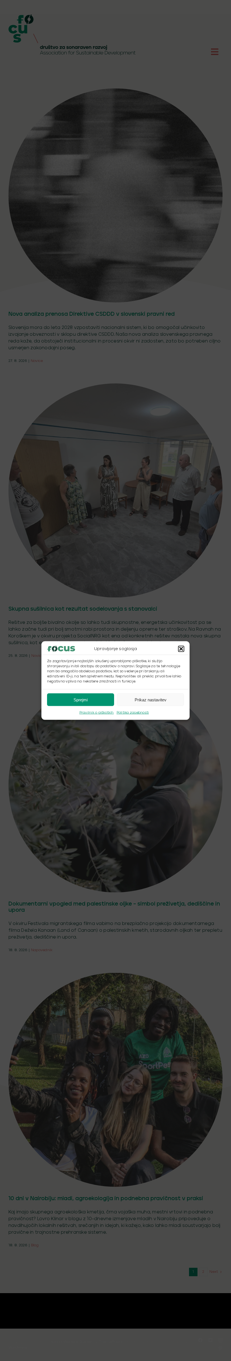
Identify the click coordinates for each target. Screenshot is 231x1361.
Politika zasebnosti (133, 713)
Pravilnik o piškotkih (96, 713)
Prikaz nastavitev (150, 699)
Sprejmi (81, 699)
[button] (181, 649)
